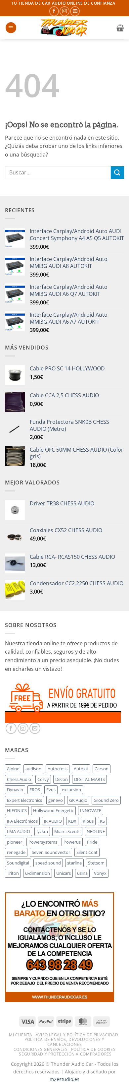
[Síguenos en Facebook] (54, 11)
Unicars (63, 873)
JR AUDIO (53, 821)
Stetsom (96, 863)
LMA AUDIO (18, 831)
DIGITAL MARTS (89, 779)
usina (82, 873)
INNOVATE (90, 810)
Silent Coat (87, 852)
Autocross (57, 769)
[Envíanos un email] (75, 11)
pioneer (14, 842)
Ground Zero (106, 800)
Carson (101, 769)
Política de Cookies (93, 1049)
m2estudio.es (64, 1079)
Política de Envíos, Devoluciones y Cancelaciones (64, 1042)
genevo (55, 800)
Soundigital (18, 863)
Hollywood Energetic (53, 810)
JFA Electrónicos (22, 821)
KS (102, 821)
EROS (34, 790)
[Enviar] (117, 172)
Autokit (81, 769)
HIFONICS (17, 810)
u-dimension (37, 873)
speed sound (48, 863)
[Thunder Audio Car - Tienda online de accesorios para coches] (64, 27)
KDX (72, 821)
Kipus (88, 821)
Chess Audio (19, 779)
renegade (16, 852)
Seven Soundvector (51, 852)
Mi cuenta (20, 1035)
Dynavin (15, 790)
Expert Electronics (24, 800)
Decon (61, 779)
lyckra (42, 831)
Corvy (43, 779)
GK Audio (78, 800)
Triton (13, 873)
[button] (11, 27)
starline (74, 863)
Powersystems (42, 842)
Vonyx (100, 873)
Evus (51, 790)
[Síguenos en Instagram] (64, 11)
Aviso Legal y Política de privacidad (77, 1035)
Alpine (13, 769)
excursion (71, 790)
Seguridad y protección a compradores (65, 1054)
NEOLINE (96, 831)
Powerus (72, 842)
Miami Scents (67, 831)
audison (33, 769)
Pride (92, 842)
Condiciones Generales (41, 1049)
